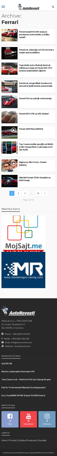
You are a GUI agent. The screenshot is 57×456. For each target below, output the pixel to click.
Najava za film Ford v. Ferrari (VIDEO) (32, 163)
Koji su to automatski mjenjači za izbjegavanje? (23, 387)
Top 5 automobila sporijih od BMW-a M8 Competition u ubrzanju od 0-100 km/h (36, 147)
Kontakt (42, 440)
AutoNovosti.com (22, 346)
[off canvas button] (3, 6)
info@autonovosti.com (21, 342)
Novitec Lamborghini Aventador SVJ (17, 371)
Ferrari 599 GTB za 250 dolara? (34, 114)
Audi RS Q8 (6, 363)
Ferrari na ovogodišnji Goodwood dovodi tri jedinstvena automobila (35, 84)
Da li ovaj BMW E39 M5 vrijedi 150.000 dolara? (23, 395)
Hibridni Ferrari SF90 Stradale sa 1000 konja (34, 179)
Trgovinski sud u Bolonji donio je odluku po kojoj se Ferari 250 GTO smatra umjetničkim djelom (35, 68)
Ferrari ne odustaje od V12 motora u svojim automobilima (36, 51)
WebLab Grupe (23, 453)
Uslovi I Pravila (8, 440)
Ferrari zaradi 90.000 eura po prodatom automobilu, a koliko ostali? (34, 34)
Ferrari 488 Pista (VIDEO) (31, 129)
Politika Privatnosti (27, 440)
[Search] (53, 6)
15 (38, 193)
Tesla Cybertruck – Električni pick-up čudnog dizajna (26, 379)
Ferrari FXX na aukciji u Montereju (35, 98)
